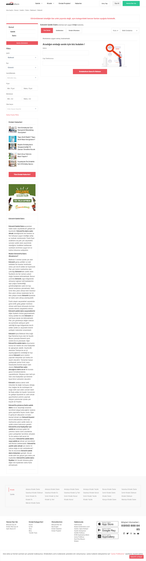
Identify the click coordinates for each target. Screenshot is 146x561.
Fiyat (7, 83)
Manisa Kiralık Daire (129, 499)
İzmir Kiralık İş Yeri (51, 496)
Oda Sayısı (9, 104)
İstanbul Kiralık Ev (51, 493)
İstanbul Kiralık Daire (129, 489)
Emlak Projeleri (56, 531)
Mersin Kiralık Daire (33, 503)
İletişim (76, 541)
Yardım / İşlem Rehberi (81, 529)
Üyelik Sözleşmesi (80, 531)
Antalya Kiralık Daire (71, 489)
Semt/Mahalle (10, 73)
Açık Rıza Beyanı (79, 539)
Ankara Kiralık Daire (52, 489)
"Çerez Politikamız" (118, 554)
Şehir (8, 53)
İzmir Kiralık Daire (108, 493)
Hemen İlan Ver (131, 3)
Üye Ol (117, 3)
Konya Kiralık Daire (109, 499)
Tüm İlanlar (47, 30)
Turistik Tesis (33, 533)
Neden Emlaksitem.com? (82, 527)
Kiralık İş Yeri (49, 499)
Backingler (55, 527)
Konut (11, 27)
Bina (30, 531)
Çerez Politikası (79, 537)
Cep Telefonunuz (48, 58)
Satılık (12, 32)
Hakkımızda (78, 524)
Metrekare (9, 94)
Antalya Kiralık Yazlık (91, 489)
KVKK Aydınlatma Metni (81, 535)
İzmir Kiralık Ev (31, 496)
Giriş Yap (105, 3)
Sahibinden (59, 30)
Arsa (30, 529)
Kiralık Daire (106, 496)
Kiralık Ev (29, 499)
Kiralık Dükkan (127, 496)
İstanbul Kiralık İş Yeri (72, 493)
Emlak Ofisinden (74, 30)
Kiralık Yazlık (88, 499)
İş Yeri (31, 527)
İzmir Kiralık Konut (70, 496)
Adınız (45, 48)
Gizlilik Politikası (79, 533)
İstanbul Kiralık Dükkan (34, 493)
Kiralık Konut (68, 499)
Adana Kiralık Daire (33, 489)
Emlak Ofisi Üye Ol (12, 527)
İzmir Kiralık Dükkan (129, 493)
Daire (14, 36)
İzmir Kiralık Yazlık (90, 496)
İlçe (7, 63)
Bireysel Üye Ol (11, 524)
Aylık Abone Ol (11, 529)
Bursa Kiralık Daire (109, 489)
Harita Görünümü (22, 43)
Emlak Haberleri (57, 529)
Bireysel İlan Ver (57, 524)
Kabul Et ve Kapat (136, 557)
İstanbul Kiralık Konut (91, 493)
